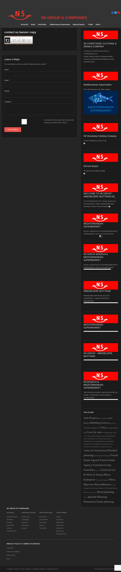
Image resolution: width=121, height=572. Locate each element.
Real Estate (42, 24)
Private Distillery (10, 519)
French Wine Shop (59, 525)
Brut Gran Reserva (102, 418)
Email (6, 80)
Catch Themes (110, 569)
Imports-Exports (78, 24)
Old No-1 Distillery (43, 528)
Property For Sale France (91, 488)
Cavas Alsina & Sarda (94, 436)
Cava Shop (58, 516)
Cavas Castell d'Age (98, 441)
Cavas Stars (109, 446)
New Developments (25, 519)
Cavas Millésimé (102, 446)
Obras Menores (102, 484)
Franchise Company (25, 525)
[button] (43, 24)
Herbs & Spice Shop (60, 530)
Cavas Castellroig (94, 444)
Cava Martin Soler (107, 432)
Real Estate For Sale (25, 516)
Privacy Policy (11, 555)
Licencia (105, 469)
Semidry (85, 497)
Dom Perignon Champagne (102, 455)
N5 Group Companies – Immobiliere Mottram (31, 569)
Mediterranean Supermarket (60, 24)
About (33, 24)
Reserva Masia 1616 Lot (91, 492)
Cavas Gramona (94, 446)
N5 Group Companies (101, 480)
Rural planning (105, 491)
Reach (98, 24)
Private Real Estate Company (12, 516)
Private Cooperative (10, 525)
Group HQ (24, 24)
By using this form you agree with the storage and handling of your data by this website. (59, 121)
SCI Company (24, 528)
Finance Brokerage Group (11, 530)
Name (6, 69)
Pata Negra (113, 484)
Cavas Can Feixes (89, 438)
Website (6, 91)
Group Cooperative (43, 522)
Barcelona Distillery (43, 516)
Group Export (42, 525)
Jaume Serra (97, 470)
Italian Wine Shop (59, 528)
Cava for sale (94, 432)
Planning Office (25, 522)
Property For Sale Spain (105, 488)
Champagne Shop (59, 519)
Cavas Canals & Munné (108, 436)
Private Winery (9, 522)
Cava (103, 427)
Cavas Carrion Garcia (100, 438)
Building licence (99, 422)
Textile (90, 24)
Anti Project (90, 417)
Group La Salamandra (43, 519)
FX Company (9, 528)
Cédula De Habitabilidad (95, 450)
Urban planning (105, 501)
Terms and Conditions (13, 551)
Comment (8, 102)
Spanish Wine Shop (60, 522)
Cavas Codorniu (104, 444)
